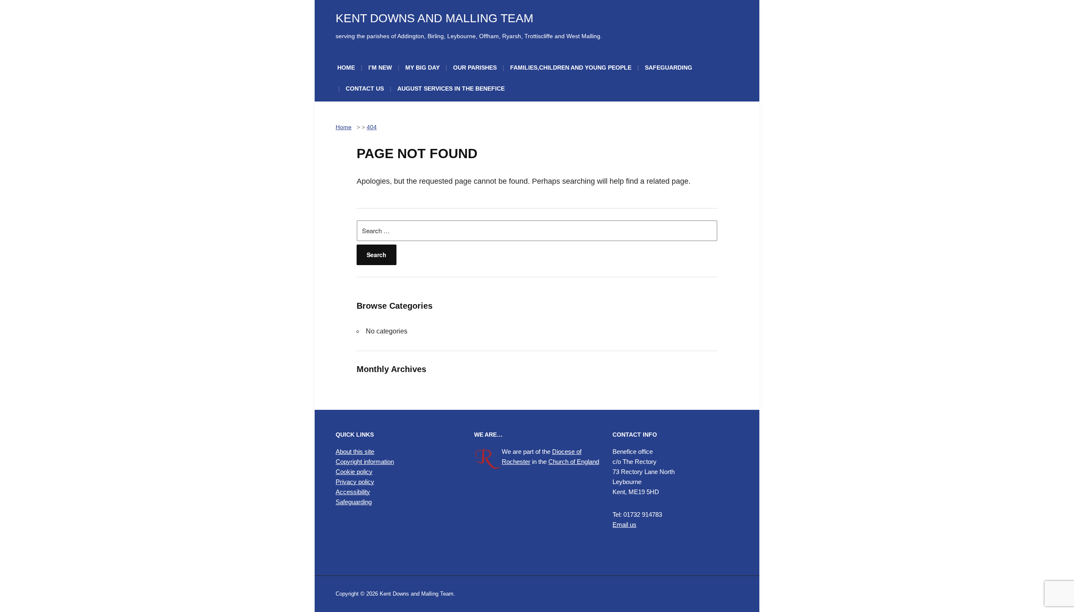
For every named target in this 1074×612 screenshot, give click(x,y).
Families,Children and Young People (570, 67)
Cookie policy (354, 471)
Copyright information (365, 461)
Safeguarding (668, 67)
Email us (624, 524)
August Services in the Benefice (451, 88)
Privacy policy (355, 481)
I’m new (380, 67)
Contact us (365, 88)
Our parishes (475, 67)
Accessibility (353, 491)
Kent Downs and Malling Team (434, 18)
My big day (422, 67)
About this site (355, 451)
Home (346, 67)
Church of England (573, 461)
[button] (399, 539)
